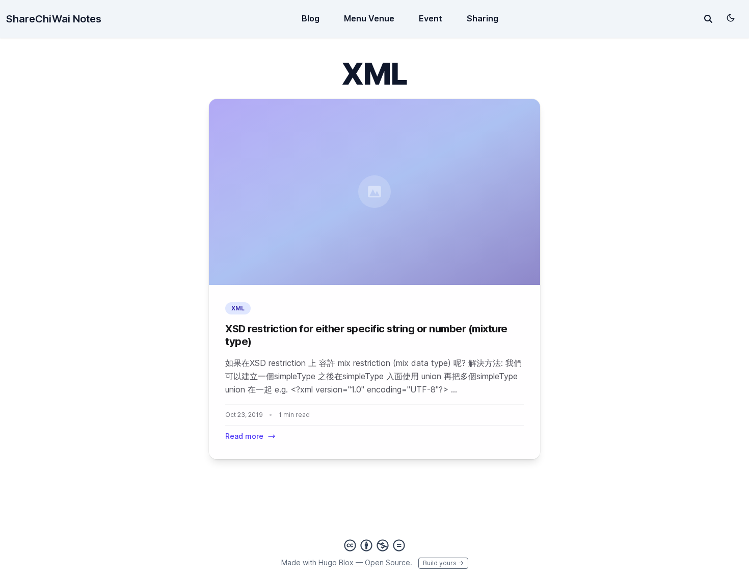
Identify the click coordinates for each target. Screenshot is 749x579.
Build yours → (443, 563)
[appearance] (731, 17)
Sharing (482, 18)
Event (430, 18)
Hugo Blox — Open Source (364, 562)
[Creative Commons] (374, 545)
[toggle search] (708, 19)
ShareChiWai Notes (53, 19)
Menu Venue (369, 18)
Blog (310, 18)
